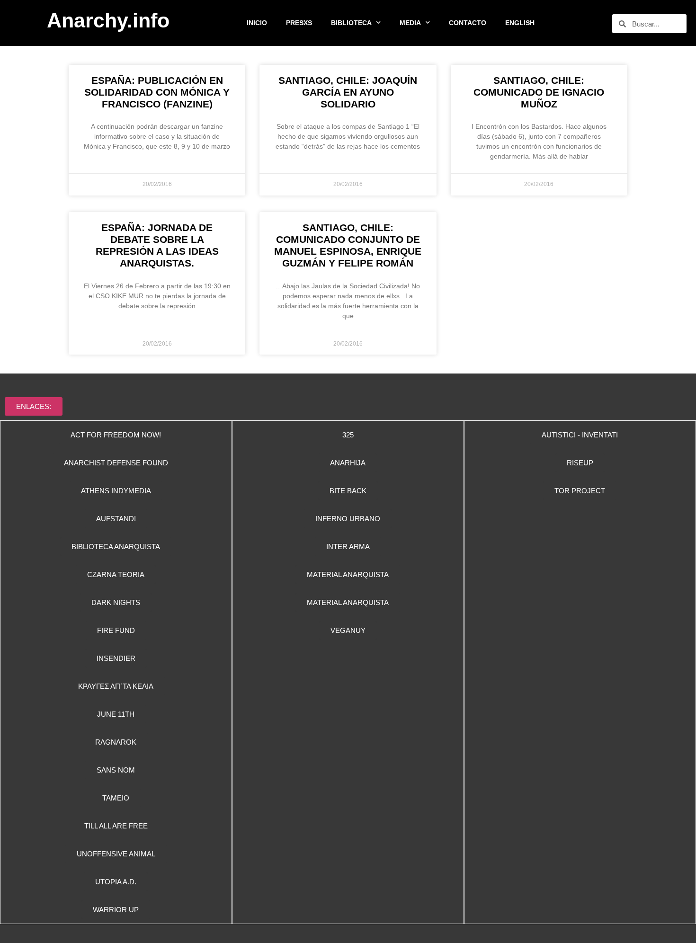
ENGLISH (520, 23)
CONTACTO (467, 23)
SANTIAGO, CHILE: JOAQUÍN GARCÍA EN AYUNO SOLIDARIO (347, 92)
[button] (348, 518)
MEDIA (410, 23)
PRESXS (299, 23)
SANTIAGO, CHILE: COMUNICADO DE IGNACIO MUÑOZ (538, 92)
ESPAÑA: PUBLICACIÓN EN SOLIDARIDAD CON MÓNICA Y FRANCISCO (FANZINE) (157, 92)
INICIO (257, 23)
